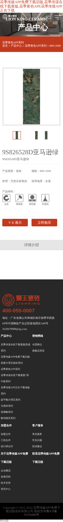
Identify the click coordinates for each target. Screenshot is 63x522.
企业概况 (6, 470)
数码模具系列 (8, 418)
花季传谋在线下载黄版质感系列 (15, 347)
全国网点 (37, 344)
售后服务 (37, 434)
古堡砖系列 (7, 406)
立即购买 (44, 223)
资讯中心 (6, 489)
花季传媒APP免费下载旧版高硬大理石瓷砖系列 (15, 359)
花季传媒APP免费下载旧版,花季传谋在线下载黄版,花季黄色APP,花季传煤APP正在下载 (31, 6)
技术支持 (6, 483)
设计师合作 (7, 446)
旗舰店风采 (38, 350)
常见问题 (37, 440)
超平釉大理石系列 (10, 399)
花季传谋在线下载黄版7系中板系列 (15, 378)
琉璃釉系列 (7, 412)
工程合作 (6, 440)
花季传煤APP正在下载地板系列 (15, 390)
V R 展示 (15, 223)
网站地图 (4, 521)
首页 (5, 45)
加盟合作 (6, 434)
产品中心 (16, 45)
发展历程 (6, 476)
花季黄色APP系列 (13, 42)
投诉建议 (37, 446)
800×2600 (55, 45)
